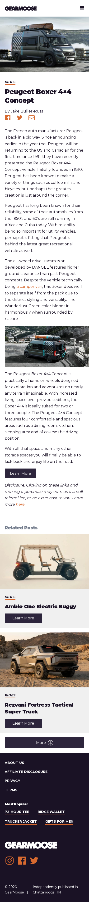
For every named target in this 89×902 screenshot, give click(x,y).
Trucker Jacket (21, 821)
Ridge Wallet (51, 812)
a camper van (29, 286)
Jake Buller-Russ (27, 111)
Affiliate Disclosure (26, 772)
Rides (10, 82)
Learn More (20, 473)
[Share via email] (31, 117)
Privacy (12, 781)
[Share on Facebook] (8, 117)
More (41, 742)
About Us (14, 763)
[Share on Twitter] (20, 117)
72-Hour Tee (17, 812)
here (20, 504)
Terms (11, 790)
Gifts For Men (59, 821)
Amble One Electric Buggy (40, 606)
